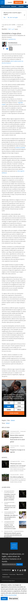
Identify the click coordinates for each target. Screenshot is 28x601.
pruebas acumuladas (20, 147)
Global (13, 420)
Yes (4, 17)
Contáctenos (5, 574)
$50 (9, 403)
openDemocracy (12, 39)
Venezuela (13, 6)
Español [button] (10, 2)
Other (19, 409)
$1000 (9, 409)
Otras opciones (13, 598)
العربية (13, 29)
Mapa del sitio (20, 574)
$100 (19, 403)
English (9, 29)
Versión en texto (6, 577)
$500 (19, 406)
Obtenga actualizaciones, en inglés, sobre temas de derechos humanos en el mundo (13, 558)
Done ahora (18, 2)
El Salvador (21, 6)
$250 (8, 406)
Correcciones (12, 574)
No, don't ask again (13, 17)
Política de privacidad (10, 595)
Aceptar (4, 598)
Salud (7, 423)
